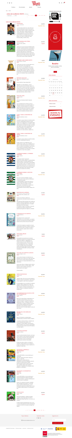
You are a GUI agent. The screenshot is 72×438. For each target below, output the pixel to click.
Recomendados (22, 7)
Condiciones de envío (30, 428)
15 (42, 15)
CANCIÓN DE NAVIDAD (22, 330)
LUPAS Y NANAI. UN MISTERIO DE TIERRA (24, 134)
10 (34, 15)
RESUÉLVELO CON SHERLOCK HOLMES (24, 312)
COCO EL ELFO (20, 392)
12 (37, 15)
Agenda (30, 7)
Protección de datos (18, 428)
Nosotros (39, 7)
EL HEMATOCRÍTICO (20, 214)
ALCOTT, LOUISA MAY (20, 24)
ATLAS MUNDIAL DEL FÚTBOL (23, 42)
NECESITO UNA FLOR (22, 77)
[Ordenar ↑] (16, 16)
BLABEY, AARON (19, 393)
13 (39, 15)
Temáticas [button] (13, 7)
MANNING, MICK (26, 194)
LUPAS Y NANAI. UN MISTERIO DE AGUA (24, 115)
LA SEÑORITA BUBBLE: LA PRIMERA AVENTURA (25, 154)
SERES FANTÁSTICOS (22, 274)
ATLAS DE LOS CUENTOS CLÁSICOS (25, 252)
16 (44, 15)
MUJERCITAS (20, 23)
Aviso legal (24, 428)
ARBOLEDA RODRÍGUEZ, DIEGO (22, 135)
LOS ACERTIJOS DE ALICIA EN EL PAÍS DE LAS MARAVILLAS (25, 294)
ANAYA (18, 25)
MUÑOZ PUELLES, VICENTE (21, 61)
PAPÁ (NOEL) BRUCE (21, 233)
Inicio (7, 10)
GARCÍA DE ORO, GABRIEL (21, 43)
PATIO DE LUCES (20, 95)
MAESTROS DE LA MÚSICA (23, 193)
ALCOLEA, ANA (19, 275)
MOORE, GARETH (20, 295)
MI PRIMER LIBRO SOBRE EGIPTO (24, 60)
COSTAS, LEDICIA (20, 155)
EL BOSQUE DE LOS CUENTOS (24, 213)
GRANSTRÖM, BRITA (20, 194)
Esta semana (52, 75)
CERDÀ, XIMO (19, 373)
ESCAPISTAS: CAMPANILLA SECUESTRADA (23, 350)
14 (39, 410)
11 (36, 15)
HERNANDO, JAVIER (25, 79)
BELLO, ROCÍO (19, 79)
